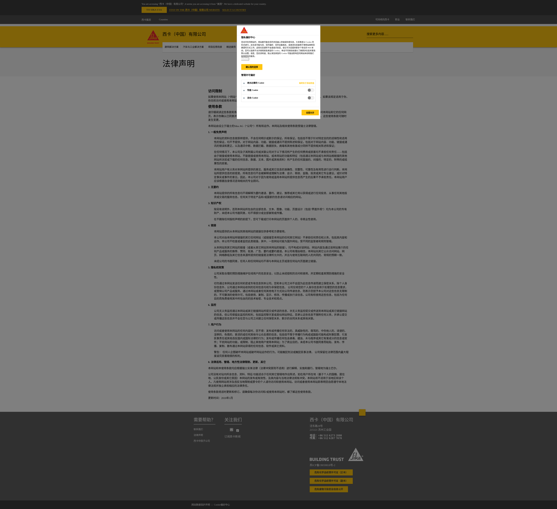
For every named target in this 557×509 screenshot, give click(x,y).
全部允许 (310, 113)
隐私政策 (245, 59)
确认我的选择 (252, 67)
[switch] (311, 90)
